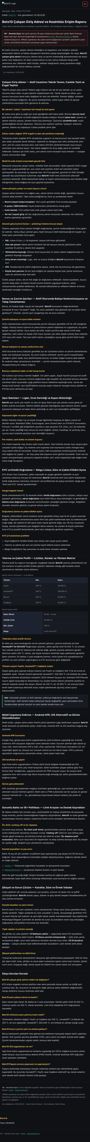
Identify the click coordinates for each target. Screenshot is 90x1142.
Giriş (13, 11)
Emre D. (12, 15)
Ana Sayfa (6, 11)
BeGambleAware (65, 37)
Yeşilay (52, 37)
